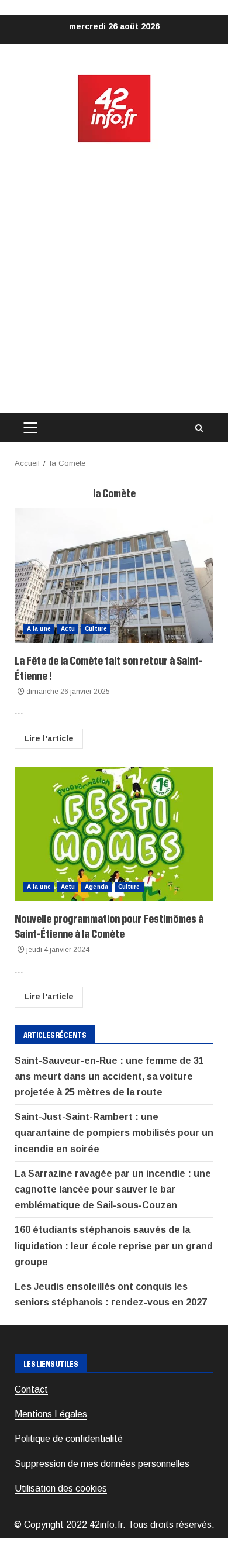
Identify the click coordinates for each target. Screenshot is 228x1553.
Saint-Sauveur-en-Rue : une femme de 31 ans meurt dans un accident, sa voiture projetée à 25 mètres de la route (109, 1076)
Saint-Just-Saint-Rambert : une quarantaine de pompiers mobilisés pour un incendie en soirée (114, 1132)
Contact (31, 1389)
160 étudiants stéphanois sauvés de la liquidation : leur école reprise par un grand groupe (114, 1245)
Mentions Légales (51, 1414)
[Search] (198, 428)
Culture (96, 629)
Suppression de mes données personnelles (102, 1464)
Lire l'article (49, 738)
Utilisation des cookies (61, 1488)
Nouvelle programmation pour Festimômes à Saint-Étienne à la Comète (114, 834)
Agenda (96, 887)
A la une (39, 629)
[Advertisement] (114, 278)
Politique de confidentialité (69, 1439)
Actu (68, 629)
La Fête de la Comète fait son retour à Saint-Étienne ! (114, 575)
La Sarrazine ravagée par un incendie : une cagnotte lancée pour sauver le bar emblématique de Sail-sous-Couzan (113, 1189)
